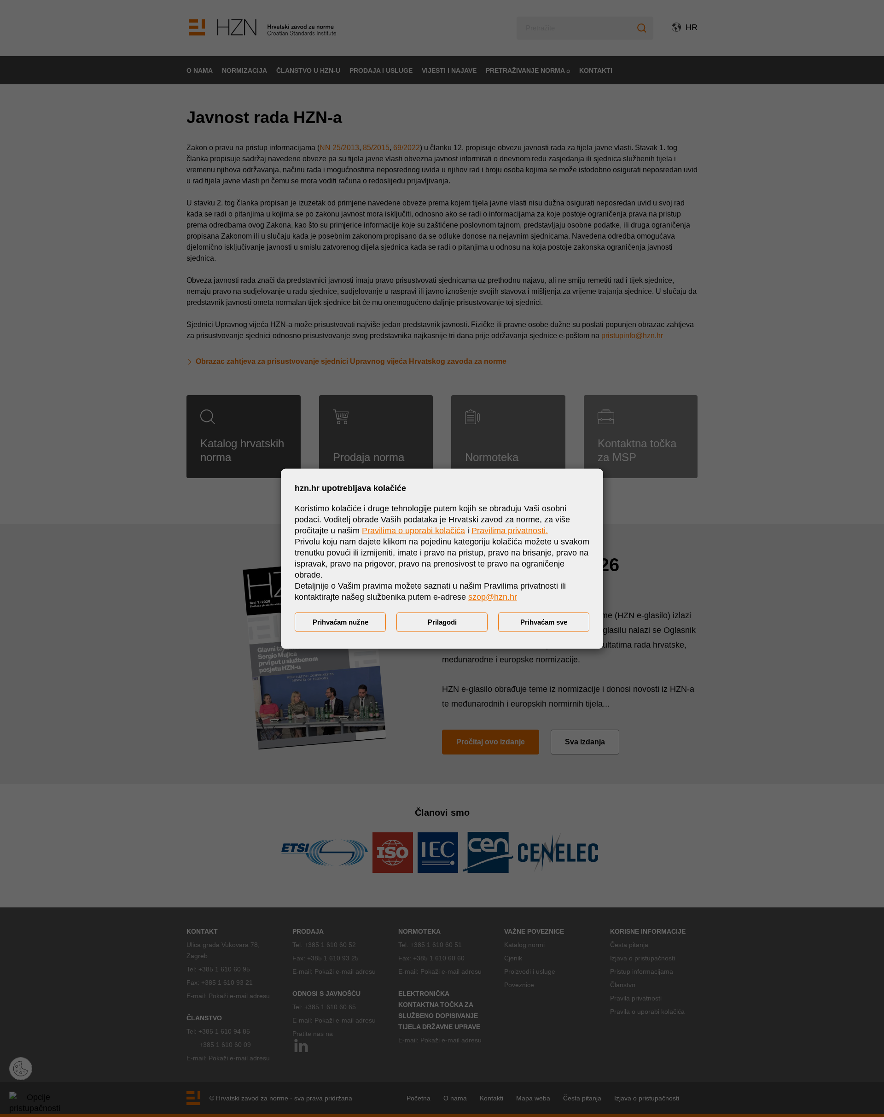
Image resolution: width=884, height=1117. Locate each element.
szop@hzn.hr (492, 596)
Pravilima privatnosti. (509, 530)
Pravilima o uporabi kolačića (413, 530)
